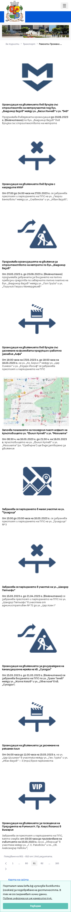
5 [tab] (57, 33)
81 (35, 864)
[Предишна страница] (6, 863)
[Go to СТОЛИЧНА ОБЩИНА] (15, 11)
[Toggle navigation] (64, 5)
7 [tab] (64, 33)
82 (43, 864)
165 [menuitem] (58, 864)
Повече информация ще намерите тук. (27, 898)
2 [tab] (47, 33)
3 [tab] (50, 33)
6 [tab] (60, 33)
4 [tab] (53, 33)
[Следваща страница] (6, 869)
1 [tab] (43, 33)
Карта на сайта (18, 879)
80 (27, 864)
